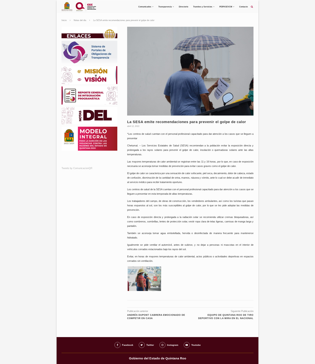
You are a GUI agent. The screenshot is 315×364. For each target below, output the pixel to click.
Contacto (243, 7)
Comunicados (144, 7)
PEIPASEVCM (225, 7)
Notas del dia (80, 20)
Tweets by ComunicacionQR (77, 168)
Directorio (183, 7)
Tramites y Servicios (202, 7)
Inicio (64, 20)
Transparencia (165, 7)
